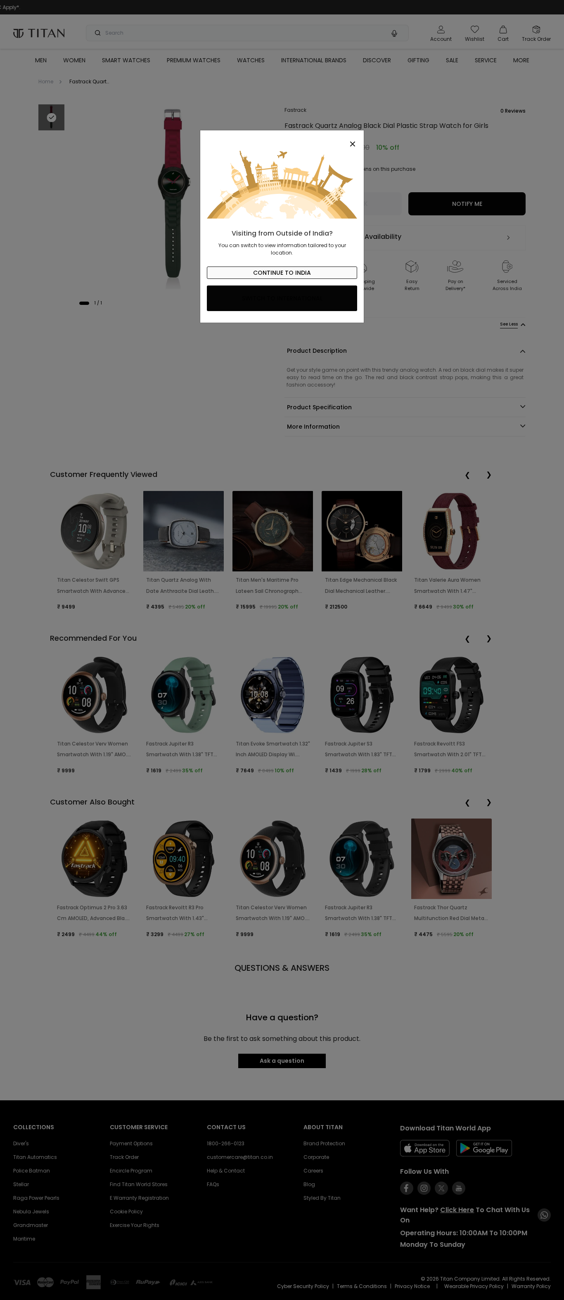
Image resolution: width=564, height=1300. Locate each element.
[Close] (282, 139)
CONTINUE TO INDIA (282, 273)
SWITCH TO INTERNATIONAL (282, 298)
